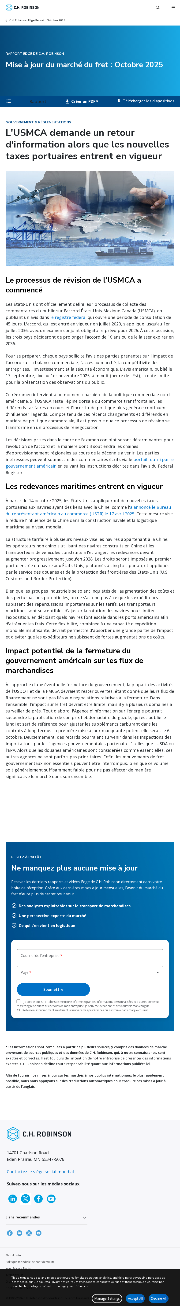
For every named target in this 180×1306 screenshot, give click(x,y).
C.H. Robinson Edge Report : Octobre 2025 (37, 20)
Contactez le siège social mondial (40, 1171)
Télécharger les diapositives (148, 100)
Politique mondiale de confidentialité (30, 1262)
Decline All (158, 1298)
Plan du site (13, 1255)
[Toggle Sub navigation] (9, 101)
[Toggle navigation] (173, 7)
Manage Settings (107, 1298)
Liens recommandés (23, 1217)
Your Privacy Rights (18, 1268)
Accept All (135, 1298)
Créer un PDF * (84, 101)
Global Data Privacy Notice (51, 1282)
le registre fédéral (68, 317)
